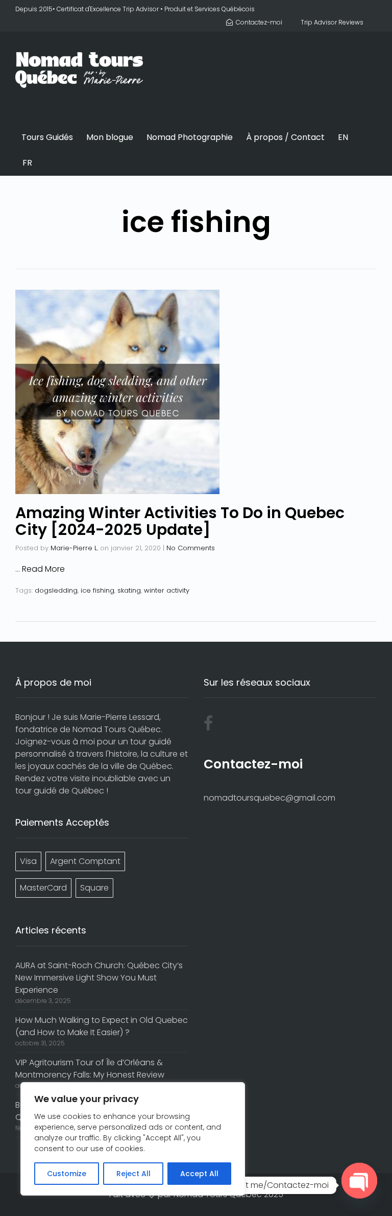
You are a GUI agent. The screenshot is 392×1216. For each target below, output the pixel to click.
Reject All (133, 1173)
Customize (66, 1173)
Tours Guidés (47, 137)
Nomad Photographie (189, 137)
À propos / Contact (285, 137)
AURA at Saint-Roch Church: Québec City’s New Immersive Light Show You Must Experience (99, 978)
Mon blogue (109, 137)
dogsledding (56, 590)
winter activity (166, 590)
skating (129, 590)
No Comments (190, 548)
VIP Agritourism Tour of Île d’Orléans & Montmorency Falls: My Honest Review (89, 1069)
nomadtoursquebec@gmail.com (269, 798)
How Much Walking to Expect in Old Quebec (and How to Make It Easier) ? (101, 1026)
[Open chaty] (359, 1180)
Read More (43, 569)
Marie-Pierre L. (74, 548)
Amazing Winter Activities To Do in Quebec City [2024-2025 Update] (180, 521)
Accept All (199, 1173)
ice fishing (97, 590)
